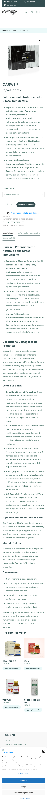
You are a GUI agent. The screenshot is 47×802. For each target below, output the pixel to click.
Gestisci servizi (23, 774)
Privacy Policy (25, 798)
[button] (43, 751)
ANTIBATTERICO (15, 222)
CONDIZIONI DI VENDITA (15, 744)
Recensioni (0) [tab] (9, 238)
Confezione (8, 188)
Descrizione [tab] (8, 233)
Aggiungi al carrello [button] (11, 668)
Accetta (23, 780)
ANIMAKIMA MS (17, 225)
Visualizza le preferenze (23, 793)
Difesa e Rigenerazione (24, 219)
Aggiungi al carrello (26, 205)
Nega (23, 787)
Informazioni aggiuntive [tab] (29, 233)
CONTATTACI (10, 740)
